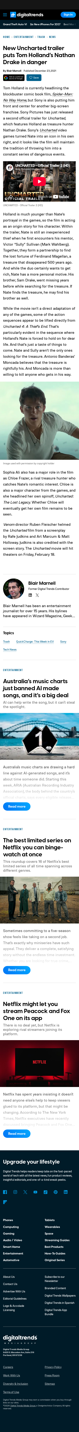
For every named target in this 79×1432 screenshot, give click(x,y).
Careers (8, 1367)
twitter (37, 595)
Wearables (52, 1227)
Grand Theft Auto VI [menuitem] (15, 24)
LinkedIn (66, 1192)
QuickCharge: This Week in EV (35, 641)
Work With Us (11, 1375)
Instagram (15, 1192)
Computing (11, 1227)
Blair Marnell (14, 71)
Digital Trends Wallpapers (60, 1295)
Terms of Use (11, 1392)
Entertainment (13, 1253)
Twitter (25, 1192)
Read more (17, 806)
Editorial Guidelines (14, 1298)
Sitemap (50, 1384)
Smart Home (11, 1247)
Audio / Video (12, 1240)
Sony (63, 641)
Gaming (8, 1234)
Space (49, 1234)
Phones (8, 1220)
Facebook (5, 1192)
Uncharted (48, 130)
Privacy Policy (53, 1367)
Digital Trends (22, 19)
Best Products (54, 1247)
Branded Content (55, 1288)
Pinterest (56, 1192)
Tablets (50, 1220)
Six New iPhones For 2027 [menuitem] (45, 24)
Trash (6, 641)
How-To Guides (55, 1253)
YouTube (35, 1192)
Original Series (55, 1260)
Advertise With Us (14, 1291)
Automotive (11, 1260)
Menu (5, 14)
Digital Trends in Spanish (59, 1303)
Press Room (52, 1375)
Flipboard (5, 1202)
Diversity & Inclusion (15, 1384)
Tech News (9, 649)
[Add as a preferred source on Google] (13, 77)
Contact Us (10, 1284)
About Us (9, 1277)
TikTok (45, 1192)
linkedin (30, 595)
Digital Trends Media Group (22, 1405)
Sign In (68, 15)
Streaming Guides (57, 1240)
